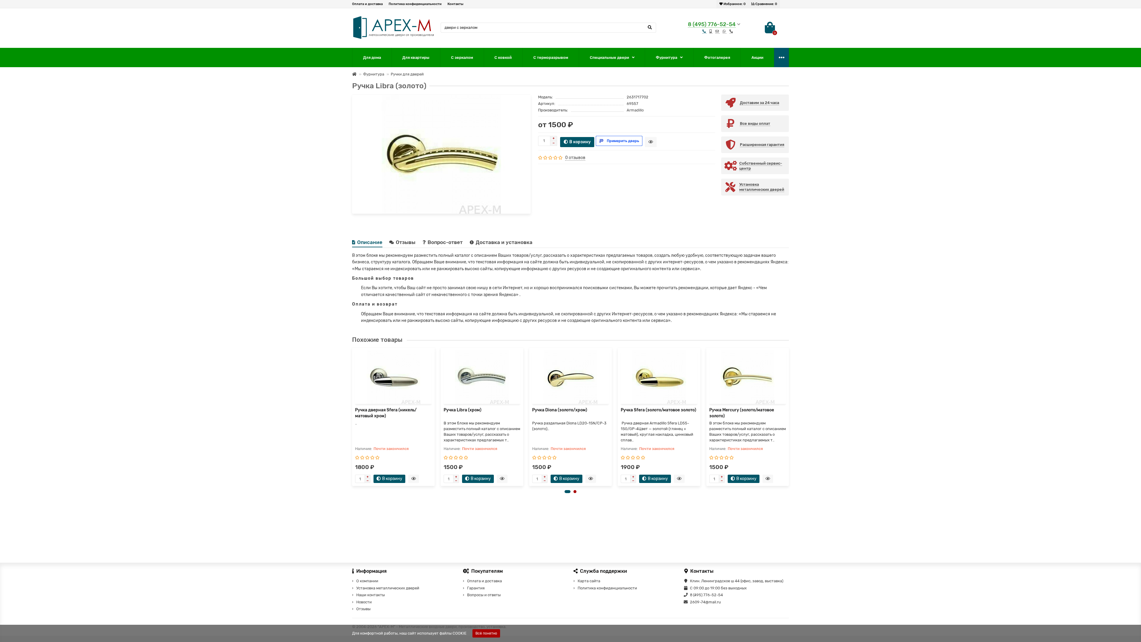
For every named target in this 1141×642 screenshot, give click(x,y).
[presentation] (352, 416)
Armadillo (635, 110)
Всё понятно (486, 633)
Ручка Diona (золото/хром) (559, 410)
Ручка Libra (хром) (462, 410)
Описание (369, 242)
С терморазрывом (550, 57)
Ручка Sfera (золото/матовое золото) (658, 410)
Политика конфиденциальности (415, 4)
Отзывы (406, 242)
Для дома (372, 57)
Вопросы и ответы (484, 595)
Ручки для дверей (407, 74)
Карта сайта (589, 581)
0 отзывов (575, 157)
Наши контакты (370, 595)
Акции (757, 57)
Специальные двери (609, 57)
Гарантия (476, 588)
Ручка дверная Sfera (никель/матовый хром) (386, 412)
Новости (364, 602)
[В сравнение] (524, 108)
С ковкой (503, 57)
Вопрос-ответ (446, 242)
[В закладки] (524, 101)
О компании (367, 581)
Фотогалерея (717, 57)
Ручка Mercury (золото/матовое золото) (741, 412)
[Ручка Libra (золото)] (441, 154)
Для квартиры (415, 57)
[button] (567, 491)
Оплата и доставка (367, 4)
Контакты (455, 4)
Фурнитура (666, 57)
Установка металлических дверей (387, 588)
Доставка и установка (504, 242)
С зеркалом (462, 57)
